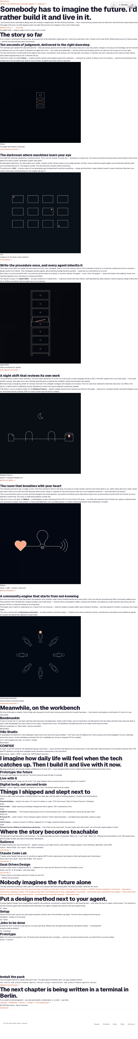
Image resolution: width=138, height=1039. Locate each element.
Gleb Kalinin (4, 1)
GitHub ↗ (23, 1003)
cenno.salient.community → (10, 149)
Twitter (122, 1024)
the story (3, 4)
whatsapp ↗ (42, 4)
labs (17, 4)
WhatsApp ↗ (14, 1003)
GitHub (115, 1024)
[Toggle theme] (114, 5)
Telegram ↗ (4, 1003)
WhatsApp (106, 1024)
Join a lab (19, 28)
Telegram (97, 1024)
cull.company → (6, 260)
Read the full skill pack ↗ (9, 985)
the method (11, 4)
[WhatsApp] (132, 5)
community (24, 4)
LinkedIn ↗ (31, 1003)
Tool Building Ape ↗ (43, 1003)
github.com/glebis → (7, 480)
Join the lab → (5, 850)
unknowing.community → (9, 703)
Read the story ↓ (6, 28)
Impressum (4, 1008)
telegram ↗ (32, 4)
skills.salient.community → (10, 370)
